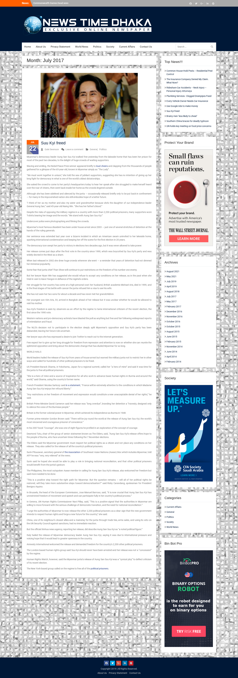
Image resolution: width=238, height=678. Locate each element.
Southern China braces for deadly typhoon (187, 121)
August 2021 (172, 271)
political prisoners (99, 568)
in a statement (73, 385)
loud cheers (102, 166)
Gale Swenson (52, 149)
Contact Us (146, 46)
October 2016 (173, 321)
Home (27, 46)
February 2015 (173, 341)
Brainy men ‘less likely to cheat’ (181, 116)
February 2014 (173, 361)
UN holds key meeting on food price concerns (188, 126)
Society (110, 46)
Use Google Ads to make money (182, 106)
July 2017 (171, 296)
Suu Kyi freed (53, 143)
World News (81, 46)
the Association (72, 452)
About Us (41, 46)
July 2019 (171, 281)
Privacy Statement (60, 46)
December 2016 (174, 311)
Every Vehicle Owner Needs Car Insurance (187, 101)
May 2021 (171, 276)
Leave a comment (74, 149)
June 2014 (171, 351)
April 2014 (171, 356)
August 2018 (172, 291)
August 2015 (172, 331)
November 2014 (174, 346)
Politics (97, 46)
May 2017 (171, 301)
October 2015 (173, 326)
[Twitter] (196, 3)
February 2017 (173, 306)
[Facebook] (190, 3)
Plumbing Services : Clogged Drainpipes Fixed (188, 96)
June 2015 (171, 336)
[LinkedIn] (207, 3)
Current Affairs (127, 46)
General (93, 149)
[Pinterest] (213, 3)
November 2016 (174, 316)
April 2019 (171, 286)
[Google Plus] (202, 3)
